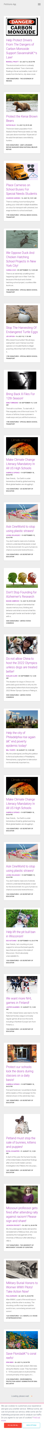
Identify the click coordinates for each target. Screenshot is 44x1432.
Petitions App (10, 4)
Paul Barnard (11, 1296)
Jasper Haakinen (12, 1007)
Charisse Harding (13, 198)
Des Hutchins (11, 941)
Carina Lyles (11, 270)
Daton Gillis (11, 125)
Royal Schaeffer (12, 1151)
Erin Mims (9, 1362)
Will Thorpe (10, 750)
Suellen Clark (11, 676)
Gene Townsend (12, 403)
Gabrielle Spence (13, 473)
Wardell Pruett (12, 62)
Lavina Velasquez (13, 535)
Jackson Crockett (13, 1225)
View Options (31, 1425)
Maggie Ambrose (12, 601)
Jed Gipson (10, 336)
